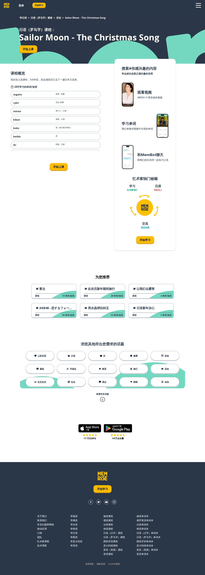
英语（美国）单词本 (147, 549)
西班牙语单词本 (145, 541)
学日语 (23, 17)
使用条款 (89, 563)
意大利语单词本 (145, 545)
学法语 (74, 524)
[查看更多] (198, 5)
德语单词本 (143, 516)
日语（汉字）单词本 (147, 533)
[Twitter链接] (98, 502)
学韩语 (74, 528)
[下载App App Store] (89, 428)
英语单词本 (143, 554)
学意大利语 (76, 541)
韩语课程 (108, 528)
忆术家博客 (43, 541)
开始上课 (28, 49)
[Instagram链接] (114, 502)
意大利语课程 (110, 545)
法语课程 (108, 524)
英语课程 (108, 554)
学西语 (74, 537)
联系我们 (42, 520)
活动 (58, 17)
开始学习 (39, 5)
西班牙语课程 (110, 541)
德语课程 (108, 516)
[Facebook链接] (90, 502)
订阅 (39, 533)
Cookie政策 (114, 563)
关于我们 (42, 516)
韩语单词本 (143, 528)
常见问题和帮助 (45, 524)
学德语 (74, 516)
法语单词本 (143, 524)
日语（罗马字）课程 (41, 17)
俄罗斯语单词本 (145, 520)
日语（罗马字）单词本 (149, 537)
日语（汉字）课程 (113, 533)
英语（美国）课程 (113, 549)
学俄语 (74, 520)
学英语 (74, 545)
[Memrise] (6, 5)
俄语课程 (108, 520)
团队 (39, 537)
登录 (21, 5)
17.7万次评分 (90, 438)
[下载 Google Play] (118, 428)
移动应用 (42, 528)
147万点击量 (118, 438)
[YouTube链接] (106, 502)
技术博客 (42, 545)
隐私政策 (101, 563)
